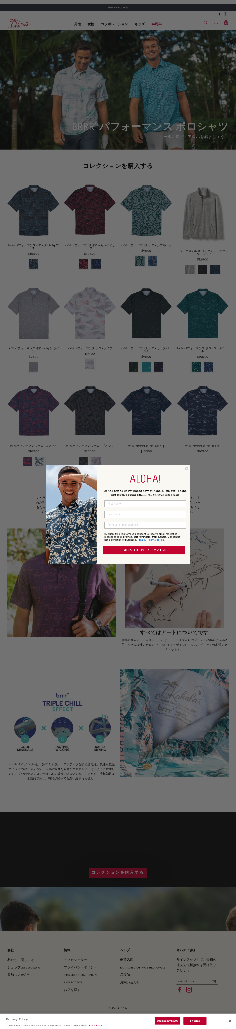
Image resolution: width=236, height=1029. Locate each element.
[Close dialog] (186, 469)
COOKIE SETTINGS (167, 1020)
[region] (118, 1021)
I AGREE (195, 1020)
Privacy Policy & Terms (151, 539)
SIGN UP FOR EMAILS (144, 550)
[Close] (230, 1021)
